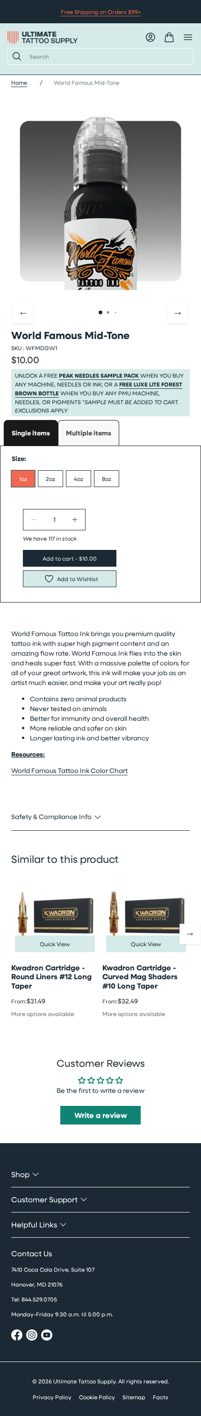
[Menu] (188, 37)
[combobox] (107, 56)
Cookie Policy (97, 1397)
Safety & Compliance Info (51, 816)
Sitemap (133, 1397)
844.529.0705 (39, 1299)
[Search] (15, 56)
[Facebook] (16, 1336)
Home (19, 82)
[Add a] (75, 519)
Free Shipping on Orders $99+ (101, 11)
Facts (160, 1397)
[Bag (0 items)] (169, 37)
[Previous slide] (23, 313)
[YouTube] (46, 1336)
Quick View (55, 944)
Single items (31, 432)
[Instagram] (31, 1336)
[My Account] (150, 37)
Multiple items (88, 432)
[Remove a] (33, 519)
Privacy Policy (52, 1397)
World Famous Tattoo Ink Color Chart (69, 770)
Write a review (100, 1115)
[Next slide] (177, 313)
